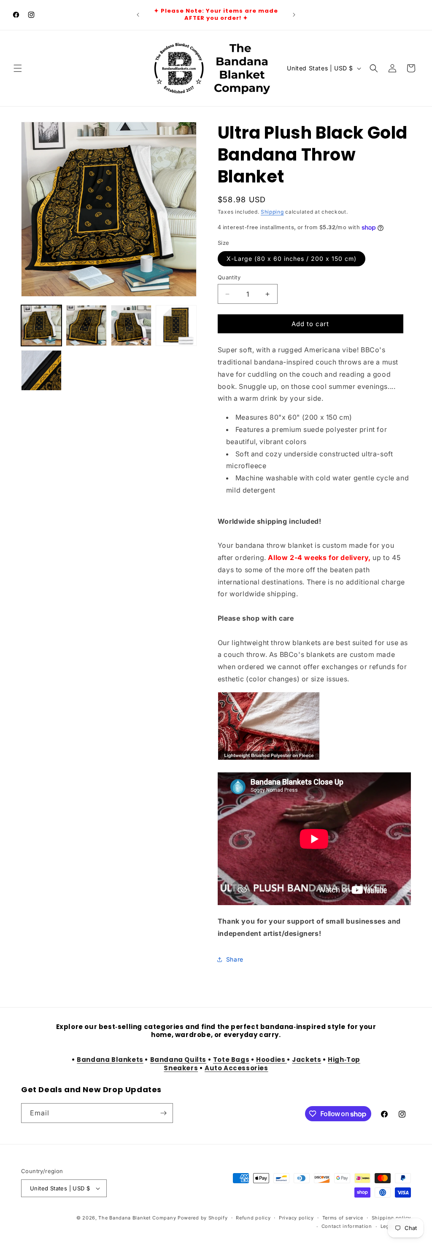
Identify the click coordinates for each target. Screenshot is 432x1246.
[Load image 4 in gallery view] (176, 325)
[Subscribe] (163, 1113)
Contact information (346, 1226)
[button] (17, 68)
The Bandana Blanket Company (137, 1218)
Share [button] (234, 959)
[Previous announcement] (138, 15)
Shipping (272, 212)
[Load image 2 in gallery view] (86, 325)
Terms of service (342, 1218)
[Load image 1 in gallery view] (41, 325)
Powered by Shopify (203, 1218)
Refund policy (253, 1218)
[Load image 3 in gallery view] (131, 325)
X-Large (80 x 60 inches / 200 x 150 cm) (291, 258)
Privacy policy (296, 1218)
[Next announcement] (294, 15)
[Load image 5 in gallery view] (41, 370)
